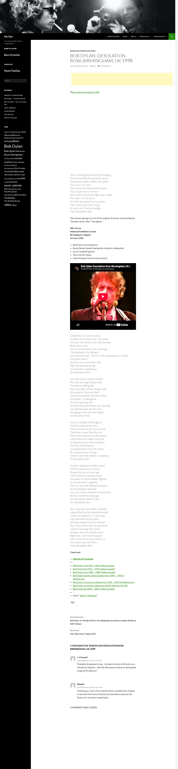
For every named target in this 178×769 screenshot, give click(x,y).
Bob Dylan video (88, 51)
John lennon (9, 175)
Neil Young (9, 189)
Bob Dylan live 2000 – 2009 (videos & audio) (94, 589)
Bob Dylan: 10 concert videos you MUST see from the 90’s (100, 585)
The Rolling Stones (12, 201)
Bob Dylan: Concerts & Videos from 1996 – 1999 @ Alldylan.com (103, 582)
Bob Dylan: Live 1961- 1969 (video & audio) (93, 565)
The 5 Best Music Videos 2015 (83, 632)
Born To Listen (113, 36)
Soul (16, 194)
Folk (5, 171)
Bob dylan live (11, 150)
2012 (15, 132)
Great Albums (159, 36)
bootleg (22, 151)
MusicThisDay (12, 70)
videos (14, 205)
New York (17, 189)
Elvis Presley (19, 168)
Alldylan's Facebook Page (13, 95)
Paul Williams (9, 195)
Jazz (22, 171)
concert (18, 158)
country (8, 162)
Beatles (17, 135)
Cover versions (10, 165)
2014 (23, 132)
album (7, 135)
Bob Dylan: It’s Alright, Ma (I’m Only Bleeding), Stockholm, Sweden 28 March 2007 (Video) (103, 620)
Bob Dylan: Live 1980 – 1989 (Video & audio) (94, 572)
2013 (19, 132)
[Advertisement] (122, 79)
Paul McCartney (10, 192)
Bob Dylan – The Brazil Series (14, 98)
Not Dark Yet (8, 114)
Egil (94, 66)
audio (12, 135)
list (19, 178)
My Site (8, 36)
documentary (9, 168)
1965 (6, 132)
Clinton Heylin (9, 158)
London (6, 182)
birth (21, 138)
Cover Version (18, 162)
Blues (16, 141)
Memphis (13, 182)
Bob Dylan (144, 36)
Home (125, 36)
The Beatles (9, 198)
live (23, 178)
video (7, 204)
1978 (10, 132)
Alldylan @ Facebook (83, 559)
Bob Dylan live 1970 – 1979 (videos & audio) (94, 569)
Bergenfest (8, 138)
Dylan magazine (10, 108)
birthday (8, 141)
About (133, 36)
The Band (22, 195)
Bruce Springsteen (13, 154)
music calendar (13, 185)
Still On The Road (88, 595)
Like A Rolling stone (10, 179)
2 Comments (105, 66)
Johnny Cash (19, 174)
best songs (16, 138)
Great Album (13, 171)
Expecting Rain (9, 111)
